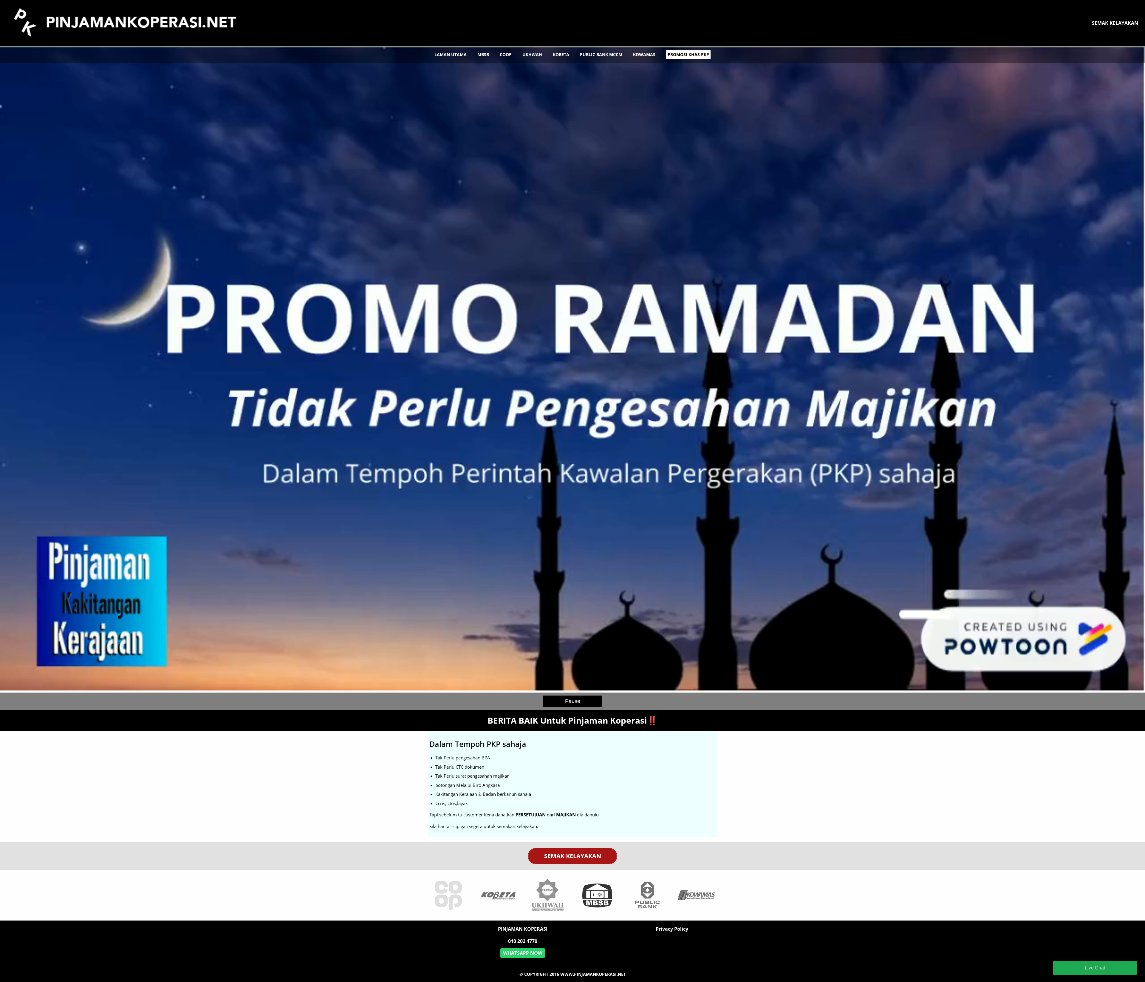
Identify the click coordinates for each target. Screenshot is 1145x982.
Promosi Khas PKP (688, 54)
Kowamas (644, 54)
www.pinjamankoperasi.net (593, 974)
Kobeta (561, 54)
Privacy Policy (672, 929)
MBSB (483, 54)
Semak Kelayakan (1115, 23)
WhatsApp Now (522, 953)
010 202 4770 (522, 941)
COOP (506, 54)
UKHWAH (532, 54)
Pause (572, 701)
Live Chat (1095, 967)
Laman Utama (450, 54)
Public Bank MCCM (601, 54)
